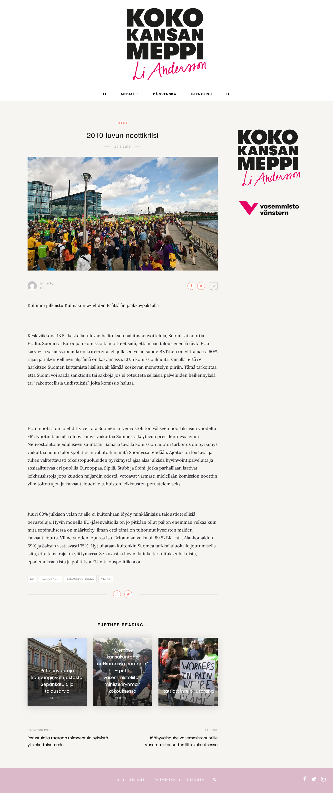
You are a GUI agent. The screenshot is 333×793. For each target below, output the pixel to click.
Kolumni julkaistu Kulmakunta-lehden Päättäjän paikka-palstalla (93, 305)
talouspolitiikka (80, 578)
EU (32, 578)
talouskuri (50, 578)
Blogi (123, 123)
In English (201, 94)
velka (105, 578)
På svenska (164, 94)
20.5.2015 (122, 147)
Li (104, 94)
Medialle (129, 94)
